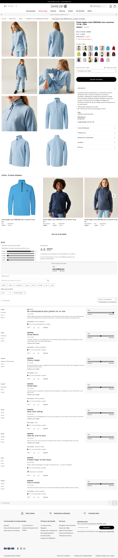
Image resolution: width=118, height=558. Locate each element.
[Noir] (96, 54)
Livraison (80, 142)
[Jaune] (90, 59)
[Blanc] (102, 54)
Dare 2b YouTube (24, 549)
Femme (53, 11)
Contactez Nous (93, 513)
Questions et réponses (85, 137)
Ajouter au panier (96, 79)
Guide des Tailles (64, 528)
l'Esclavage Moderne (47, 533)
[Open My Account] (110, 6)
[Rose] (84, 59)
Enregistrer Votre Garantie (67, 525)
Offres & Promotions (65, 535)
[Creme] (78, 48)
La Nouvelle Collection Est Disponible (59, 14)
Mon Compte (30, 513)
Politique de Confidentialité (83, 556)
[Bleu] (96, 48)
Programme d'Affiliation (48, 538)
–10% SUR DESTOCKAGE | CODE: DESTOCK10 (59, 1)
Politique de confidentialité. (106, 531)
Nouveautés (30, 11)
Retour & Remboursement (12, 528)
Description (81, 88)
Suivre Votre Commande (11, 530)
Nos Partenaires (45, 535)
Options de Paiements (66, 533)
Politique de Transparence (49, 530)
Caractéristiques (83, 128)
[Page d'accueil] (59, 6)
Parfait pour (82, 133)
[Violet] (90, 54)
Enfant (70, 11)
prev (2, 15)
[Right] (114, 195)
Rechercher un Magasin (62, 513)
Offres (89, 11)
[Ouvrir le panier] (115, 6)
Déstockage (42, 11)
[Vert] (84, 48)
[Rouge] (113, 48)
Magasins (43, 528)
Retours (80, 147)
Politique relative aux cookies (105, 556)
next (116, 15)
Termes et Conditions (63, 556)
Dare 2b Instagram (21, 549)
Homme (62, 11)
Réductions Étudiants (65, 530)
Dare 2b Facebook (18, 549)
